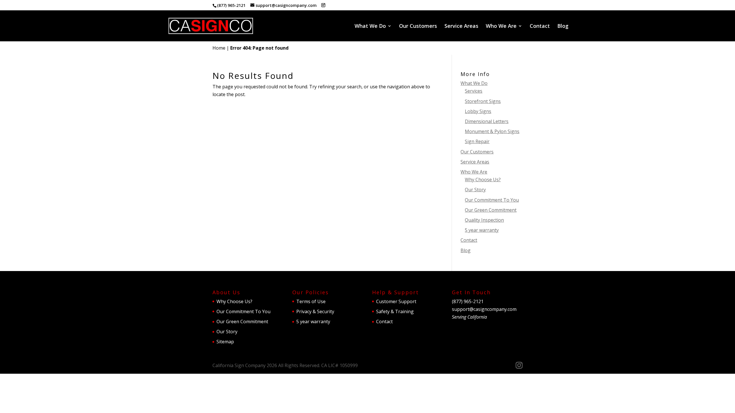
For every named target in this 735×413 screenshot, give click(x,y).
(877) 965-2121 (231, 5)
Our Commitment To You (492, 200)
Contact (540, 26)
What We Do (370, 26)
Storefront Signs (483, 101)
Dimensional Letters (486, 121)
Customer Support (396, 301)
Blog (562, 26)
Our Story (475, 189)
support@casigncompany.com (484, 309)
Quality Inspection (484, 220)
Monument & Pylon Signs (492, 131)
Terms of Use (311, 301)
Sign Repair (477, 141)
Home (218, 48)
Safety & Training (395, 311)
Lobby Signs (478, 111)
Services (473, 91)
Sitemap (225, 341)
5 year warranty (482, 230)
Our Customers (418, 26)
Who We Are (501, 26)
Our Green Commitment (491, 210)
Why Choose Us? (483, 179)
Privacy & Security (315, 311)
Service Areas (461, 26)
